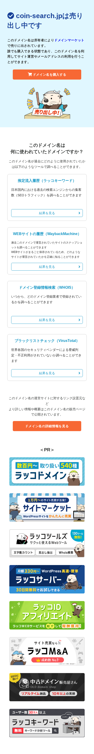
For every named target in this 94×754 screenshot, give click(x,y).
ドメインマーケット (69, 40)
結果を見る (47, 213)
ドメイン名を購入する (49, 74)
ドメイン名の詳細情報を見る (47, 426)
